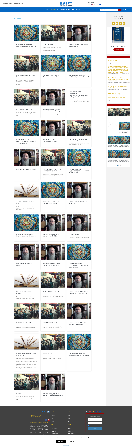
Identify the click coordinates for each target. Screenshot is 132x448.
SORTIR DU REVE (48, 354)
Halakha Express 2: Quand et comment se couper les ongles (52, 110)
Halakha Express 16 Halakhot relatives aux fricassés (78, 323)
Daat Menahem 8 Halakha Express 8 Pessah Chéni (51, 235)
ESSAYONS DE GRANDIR (23, 323)
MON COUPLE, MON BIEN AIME (78, 140)
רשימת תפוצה (17, 3)
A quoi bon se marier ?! (114, 93)
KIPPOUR (19, 393)
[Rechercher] (119, 10)
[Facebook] (123, 10)
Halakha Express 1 (74, 234)
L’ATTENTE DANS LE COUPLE (51, 292)
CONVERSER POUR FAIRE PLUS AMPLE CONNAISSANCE (52, 170)
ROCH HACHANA (48, 44)
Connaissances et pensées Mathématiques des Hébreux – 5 (26, 45)
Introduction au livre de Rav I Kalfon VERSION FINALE (51, 202)
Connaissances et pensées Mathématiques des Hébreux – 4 (79, 354)
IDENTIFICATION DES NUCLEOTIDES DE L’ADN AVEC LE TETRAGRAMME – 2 (26, 141)
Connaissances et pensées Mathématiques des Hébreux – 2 (52, 76)
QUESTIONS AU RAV (62, 9)
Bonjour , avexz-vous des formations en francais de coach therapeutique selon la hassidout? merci (118, 86)
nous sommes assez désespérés (116, 97)
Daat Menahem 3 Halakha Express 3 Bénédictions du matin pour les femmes (53, 395)
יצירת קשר (11, 3)
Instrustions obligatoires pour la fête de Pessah (26, 354)
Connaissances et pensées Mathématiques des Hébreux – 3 (26, 235)
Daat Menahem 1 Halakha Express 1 (24, 264)
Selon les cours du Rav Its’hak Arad (25, 202)
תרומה (22, 3)
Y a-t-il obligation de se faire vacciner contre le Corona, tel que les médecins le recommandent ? (118, 79)
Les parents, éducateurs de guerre (24, 292)
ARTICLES (53, 9)
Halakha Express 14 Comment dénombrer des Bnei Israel (52, 264)
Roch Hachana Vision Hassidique (26, 169)
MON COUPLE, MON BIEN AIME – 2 (26, 76)
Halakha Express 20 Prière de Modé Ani (78, 202)
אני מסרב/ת (71, 441)
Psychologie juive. (113, 60)
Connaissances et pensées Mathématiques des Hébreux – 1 (79, 76)
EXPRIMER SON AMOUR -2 (24, 109)
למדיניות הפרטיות (66, 445)
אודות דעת (5, 3)
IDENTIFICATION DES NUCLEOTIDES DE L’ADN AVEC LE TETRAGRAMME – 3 (79, 265)
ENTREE (47, 9)
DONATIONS (71, 9)
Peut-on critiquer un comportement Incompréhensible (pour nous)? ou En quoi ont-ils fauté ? (79, 94)
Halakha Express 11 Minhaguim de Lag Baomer (78, 45)
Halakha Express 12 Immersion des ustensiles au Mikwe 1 (52, 141)
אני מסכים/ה (60, 441)
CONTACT (78, 9)
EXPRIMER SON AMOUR (50, 323)
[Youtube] (125, 10)
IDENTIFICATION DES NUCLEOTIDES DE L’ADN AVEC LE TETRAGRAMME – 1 (79, 171)
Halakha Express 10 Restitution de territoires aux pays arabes (78, 292)
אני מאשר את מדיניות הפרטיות (95, 426)
